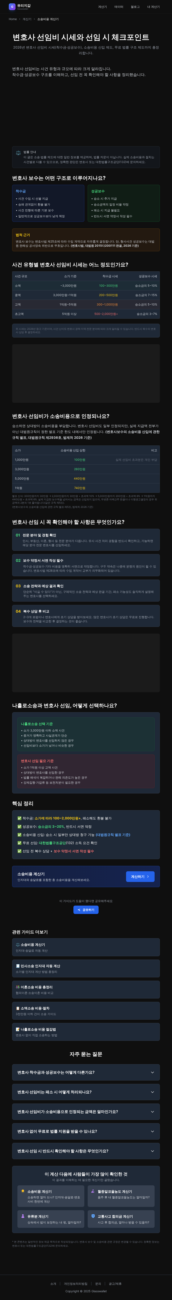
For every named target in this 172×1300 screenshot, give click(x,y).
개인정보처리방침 (75, 1283)
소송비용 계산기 (48, 19)
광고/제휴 (115, 1283)
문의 (98, 1283)
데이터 (119, 6)
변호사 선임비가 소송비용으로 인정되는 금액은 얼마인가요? (67, 1111)
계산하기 (138, 876)
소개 (53, 1283)
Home (13, 19)
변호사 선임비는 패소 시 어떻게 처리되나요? (54, 1092)
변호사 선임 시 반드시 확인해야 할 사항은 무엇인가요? (62, 1151)
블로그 (135, 6)
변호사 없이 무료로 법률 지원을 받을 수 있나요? (57, 1131)
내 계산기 (153, 6)
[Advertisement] (86, 112)
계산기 (102, 6)
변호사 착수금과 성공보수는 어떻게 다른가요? (56, 1072)
